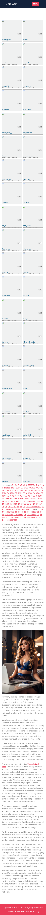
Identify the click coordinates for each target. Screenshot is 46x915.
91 (21, 498)
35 (42, 488)
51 (42, 490)
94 (28, 498)
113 (42, 501)
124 (30, 504)
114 (3, 504)
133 (18, 506)
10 (26, 485)
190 (31, 517)
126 (37, 504)
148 (23, 509)
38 (8, 490)
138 (33, 506)
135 (24, 506)
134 (21, 506)
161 (22, 512)
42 (18, 490)
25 (17, 488)
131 (12, 506)
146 (16, 509)
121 (22, 504)
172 (15, 514)
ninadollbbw (6, 435)
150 (29, 509)
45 (26, 490)
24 (14, 488)
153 (39, 509)
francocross (6, 249)
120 (19, 504)
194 (3, 520)
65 (37, 493)
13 (32, 485)
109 (31, 501)
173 (18, 514)
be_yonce (5, 342)
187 (21, 517)
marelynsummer (7, 63)
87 (11, 498)
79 (31, 496)
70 (8, 496)
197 (12, 520)
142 (3, 509)
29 (27, 488)
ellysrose (5, 481)
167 (41, 512)
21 (7, 488)
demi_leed (26, 481)
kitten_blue (26, 179)
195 (6, 520)
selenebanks (27, 86)
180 (41, 514)
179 (38, 514)
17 (41, 485)
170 (9, 514)
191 (34, 517)
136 (27, 506)
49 (37, 490)
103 (12, 501)
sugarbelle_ (6, 109)
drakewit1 (26, 272)
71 (10, 496)
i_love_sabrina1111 (29, 342)
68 (3, 496)
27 (22, 488)
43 (21, 490)
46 (29, 490)
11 (28, 485)
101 (6, 501)
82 (39, 496)
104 (15, 501)
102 (9, 501)
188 (25, 517)
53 (5, 493)
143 (6, 509)
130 (9, 506)
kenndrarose (6, 295)
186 (18, 517)
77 (26, 496)
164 (31, 512)
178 (34, 514)
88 (14, 498)
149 (26, 509)
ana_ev (25, 388)
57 (16, 493)
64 (34, 493)
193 (40, 517)
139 (36, 506)
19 (2, 488)
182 (5, 517)
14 (34, 485)
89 (16, 498)
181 (3, 517)
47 (32, 490)
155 (3, 512)
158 (12, 512)
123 (27, 504)
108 (28, 501)
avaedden (5, 319)
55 (11, 493)
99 (41, 498)
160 (19, 512)
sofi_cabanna (27, 133)
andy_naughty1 (28, 109)
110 (34, 501)
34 (39, 488)
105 (18, 501)
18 (43, 485)
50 (40, 490)
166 (38, 512)
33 (37, 488)
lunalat (4, 156)
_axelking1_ (27, 202)
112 (39, 501)
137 (30, 506)
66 (39, 493)
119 (16, 504)
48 (34, 490)
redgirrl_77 (5, 86)
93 (26, 498)
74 (18, 496)
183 (8, 517)
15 (36, 485)
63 (31, 493)
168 (3, 514)
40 (13, 490)
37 (5, 490)
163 (28, 512)
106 (21, 501)
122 (24, 504)
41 (15, 490)
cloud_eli (26, 412)
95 (31, 498)
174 (21, 514)
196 (9, 520)
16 (38, 485)
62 (29, 493)
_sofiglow (5, 202)
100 (3, 501)
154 (42, 509)
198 (15, 520)
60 (24, 493)
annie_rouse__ (7, 133)
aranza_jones (6, 39)
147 (19, 509)
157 (9, 512)
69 (5, 496)
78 (29, 496)
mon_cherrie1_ (7, 179)
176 (28, 514)
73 (15, 496)
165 (34, 512)
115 (5, 504)
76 (23, 496)
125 (34, 504)
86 (8, 498)
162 (25, 512)
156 (6, 512)
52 (3, 493)
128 (3, 506)
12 (30, 485)
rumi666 (25, 39)
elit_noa (4, 226)
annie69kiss (6, 365)
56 (13, 493)
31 (32, 488)
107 (25, 501)
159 (16, 512)
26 (19, 488)
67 (42, 493)
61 (26, 493)
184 (12, 517)
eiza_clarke (27, 226)
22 (9, 488)
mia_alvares (6, 412)
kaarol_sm (5, 272)
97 (36, 498)
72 (13, 496)
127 (40, 504)
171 (12, 514)
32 (34, 488)
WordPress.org (32, 911)
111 (37, 501)
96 (33, 498)
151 (32, 509)
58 (19, 493)
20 (5, 488)
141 (43, 506)
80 (34, 496)
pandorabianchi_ (7, 388)
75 (21, 496)
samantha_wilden (28, 156)
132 (15, 506)
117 (11, 504)
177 (31, 514)
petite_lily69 (27, 435)
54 (8, 493)
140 (39, 506)
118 (14, 504)
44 (23, 490)
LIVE (19, 34)
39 (10, 490)
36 (3, 490)
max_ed (25, 319)
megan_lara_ (27, 63)
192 (37, 517)
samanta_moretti (28, 365)
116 (8, 504)
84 (3, 498)
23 (12, 488)
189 (28, 517)
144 (9, 509)
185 (15, 517)
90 (19, 498)
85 (5, 498)
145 (13, 509)
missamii (26, 295)
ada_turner (26, 458)
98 (39, 498)
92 (23, 498)
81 (36, 496)
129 (6, 506)
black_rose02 (6, 458)
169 (6, 514)
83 (41, 496)
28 (25, 488)
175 (25, 514)
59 (21, 493)
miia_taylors (27, 249)
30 (30, 488)
